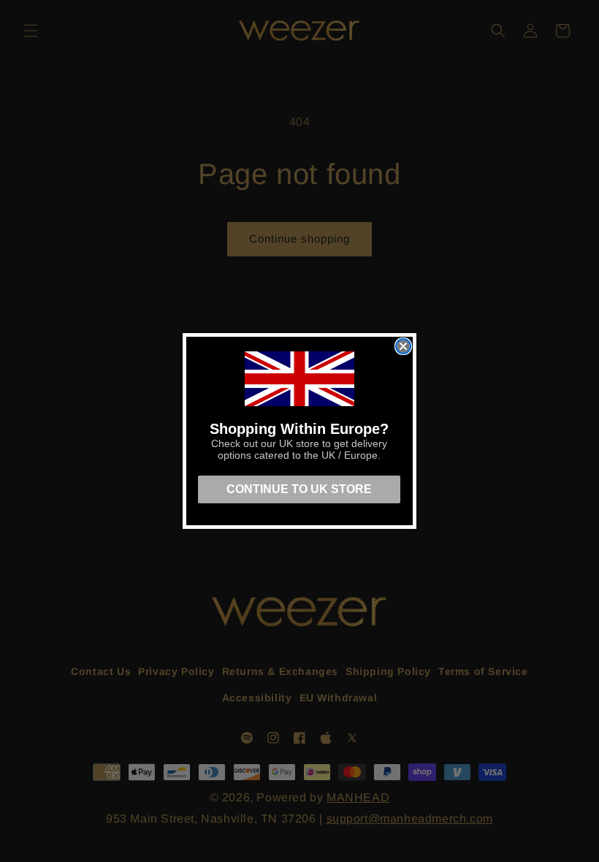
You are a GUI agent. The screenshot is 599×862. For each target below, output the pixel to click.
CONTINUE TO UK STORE (299, 489)
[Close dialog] (403, 346)
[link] (299, 378)
